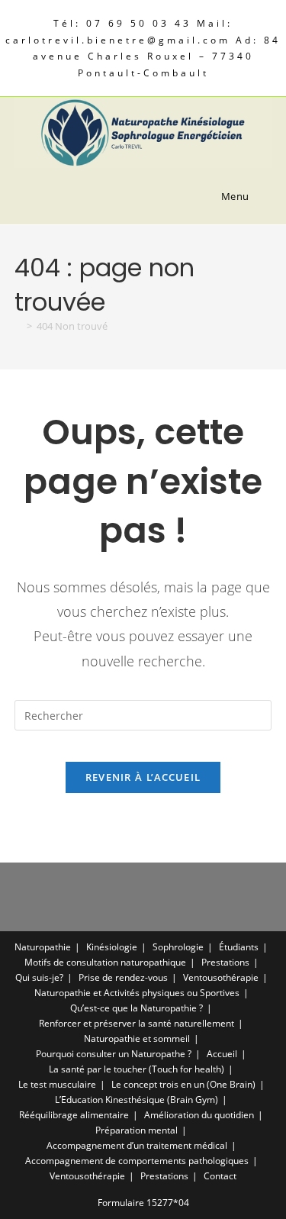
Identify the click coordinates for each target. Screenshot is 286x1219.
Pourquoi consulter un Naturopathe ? (113, 1053)
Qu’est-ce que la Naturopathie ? (136, 1007)
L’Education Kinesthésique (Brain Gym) (136, 1099)
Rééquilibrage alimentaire (74, 1114)
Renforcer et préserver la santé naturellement (136, 1023)
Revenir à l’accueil (143, 777)
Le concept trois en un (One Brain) (183, 1084)
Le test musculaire (57, 1084)
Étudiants (239, 946)
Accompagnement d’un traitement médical (137, 1145)
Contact (220, 1175)
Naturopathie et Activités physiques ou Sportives (136, 992)
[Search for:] (262, 196)
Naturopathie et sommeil (137, 1038)
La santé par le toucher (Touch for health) (136, 1069)
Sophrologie (178, 946)
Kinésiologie (111, 946)
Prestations (225, 962)
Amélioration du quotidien (199, 1114)
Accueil (222, 1053)
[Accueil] (18, 326)
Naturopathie (42, 946)
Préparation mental (136, 1130)
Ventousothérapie (221, 977)
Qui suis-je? (39, 977)
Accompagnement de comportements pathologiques (137, 1160)
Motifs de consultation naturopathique (105, 962)
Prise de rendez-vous (123, 977)
